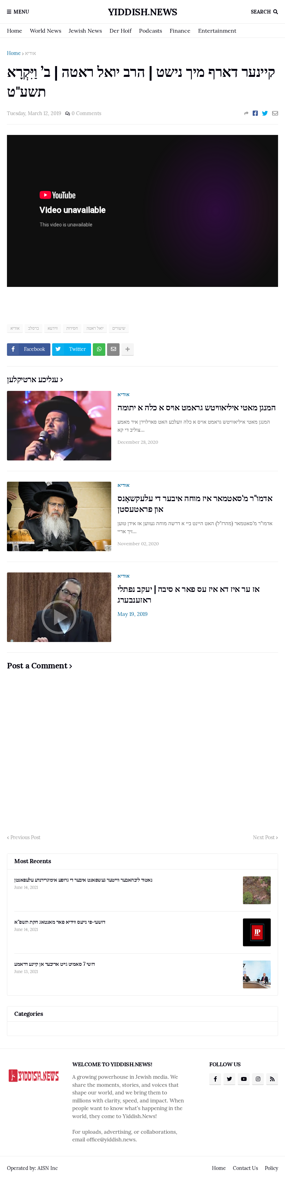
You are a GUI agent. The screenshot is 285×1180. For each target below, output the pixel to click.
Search (261, 12)
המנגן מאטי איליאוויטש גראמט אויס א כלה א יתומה (196, 407)
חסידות (72, 328)
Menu (21, 12)
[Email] (275, 113)
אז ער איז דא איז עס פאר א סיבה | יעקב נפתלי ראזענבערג (188, 594)
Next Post (264, 837)
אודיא (30, 53)
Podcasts (150, 30)
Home (14, 30)
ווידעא (53, 328)
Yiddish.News (142, 12)
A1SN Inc (48, 1168)
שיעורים (118, 328)
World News (45, 30)
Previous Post (25, 837)
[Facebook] (255, 113)
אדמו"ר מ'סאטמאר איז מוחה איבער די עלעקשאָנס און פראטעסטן (194, 503)
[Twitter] (265, 113)
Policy (271, 1168)
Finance (180, 30)
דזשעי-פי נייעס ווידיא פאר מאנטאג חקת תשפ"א (59, 921)
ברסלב (33, 328)
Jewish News (85, 30)
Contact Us (245, 1168)
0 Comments (86, 113)
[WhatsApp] (99, 349)
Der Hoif (120, 30)
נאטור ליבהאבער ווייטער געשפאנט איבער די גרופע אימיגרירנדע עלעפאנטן (83, 879)
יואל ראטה (95, 328)
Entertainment (217, 30)
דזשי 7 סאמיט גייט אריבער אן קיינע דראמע (54, 964)
